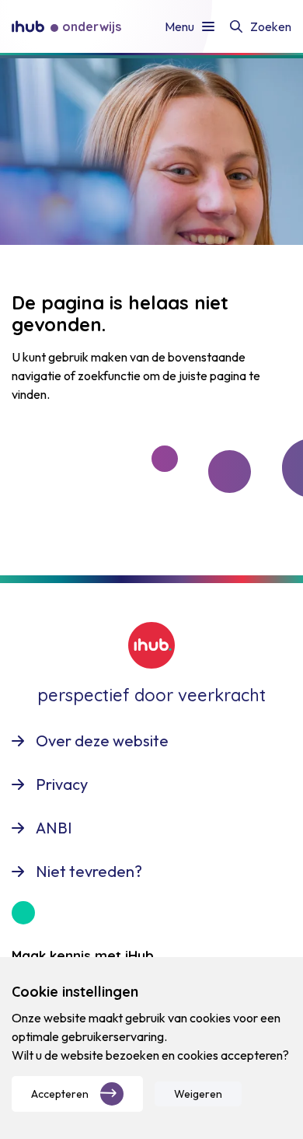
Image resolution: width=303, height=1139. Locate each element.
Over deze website (102, 740)
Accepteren (60, 1094)
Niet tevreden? (89, 871)
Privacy (62, 784)
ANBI (54, 827)
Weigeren (198, 1094)
